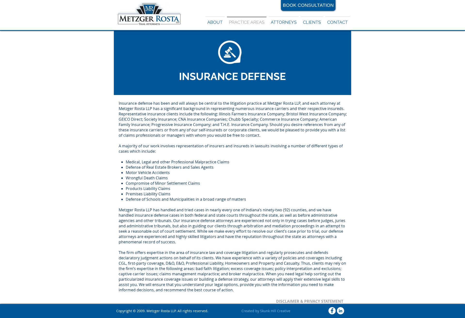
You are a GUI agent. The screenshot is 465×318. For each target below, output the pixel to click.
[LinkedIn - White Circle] (340, 310)
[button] (284, 20)
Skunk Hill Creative (275, 311)
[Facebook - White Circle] (332, 310)
